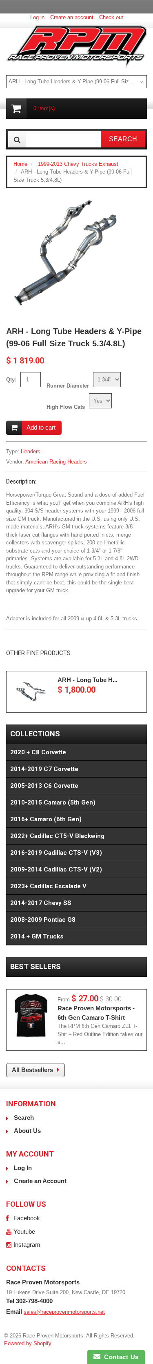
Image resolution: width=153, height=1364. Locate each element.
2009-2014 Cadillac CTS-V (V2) (56, 869)
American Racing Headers (56, 462)
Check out (111, 17)
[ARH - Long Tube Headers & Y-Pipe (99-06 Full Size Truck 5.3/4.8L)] (65, 198)
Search (24, 1117)
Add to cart (41, 427)
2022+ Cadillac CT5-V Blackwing (57, 836)
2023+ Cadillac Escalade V (48, 886)
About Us (27, 1130)
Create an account (71, 17)
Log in (37, 17)
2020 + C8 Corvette (38, 752)
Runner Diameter (68, 386)
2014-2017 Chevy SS (40, 903)
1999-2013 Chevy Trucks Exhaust (78, 164)
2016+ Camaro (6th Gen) (46, 819)
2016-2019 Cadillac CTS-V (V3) (56, 852)
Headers (30, 451)
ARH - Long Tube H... (88, 679)
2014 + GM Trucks (36, 936)
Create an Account (40, 1180)
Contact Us (119, 1356)
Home (20, 164)
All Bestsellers (32, 1069)
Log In (23, 1167)
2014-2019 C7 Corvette (44, 769)
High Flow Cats (66, 407)
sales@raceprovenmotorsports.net (64, 1312)
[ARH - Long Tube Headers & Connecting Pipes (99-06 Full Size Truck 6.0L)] (31, 691)
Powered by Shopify (27, 1343)
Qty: (11, 380)
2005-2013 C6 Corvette (44, 785)
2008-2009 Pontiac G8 (42, 919)
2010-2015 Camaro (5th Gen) (52, 802)
